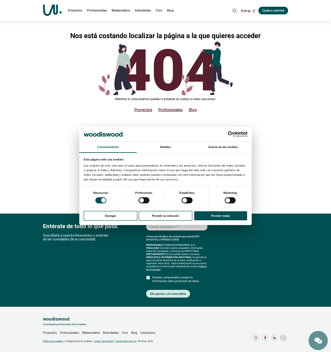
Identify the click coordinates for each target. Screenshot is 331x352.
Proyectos (75, 10)
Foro (159, 10)
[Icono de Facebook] (266, 339)
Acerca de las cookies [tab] (223, 147)
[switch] (143, 200)
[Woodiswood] (52, 10)
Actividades (143, 10)
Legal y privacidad (103, 341)
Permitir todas (220, 215)
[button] (248, 10)
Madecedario (121, 10)
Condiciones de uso (126, 341)
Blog (170, 10)
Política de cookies (53, 341)
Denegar (110, 215)
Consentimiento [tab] (108, 147)
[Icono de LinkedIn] (275, 339)
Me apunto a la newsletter (168, 294)
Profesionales (97, 10)
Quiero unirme (273, 10)
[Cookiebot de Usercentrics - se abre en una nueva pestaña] (230, 134)
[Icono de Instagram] (257, 339)
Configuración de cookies (78, 341)
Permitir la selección (165, 215)
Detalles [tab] (165, 147)
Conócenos (147, 333)
